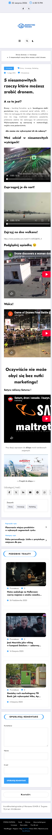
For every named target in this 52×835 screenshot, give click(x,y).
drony (22, 68)
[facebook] (9, 492)
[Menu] (19, 41)
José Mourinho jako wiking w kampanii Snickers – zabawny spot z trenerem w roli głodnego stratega (23, 644)
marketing (35, 68)
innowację (28, 68)
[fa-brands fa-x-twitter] (29, 9)
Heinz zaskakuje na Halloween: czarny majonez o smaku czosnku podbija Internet (23, 593)
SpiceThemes (26, 831)
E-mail (6, 765)
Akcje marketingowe (39, 822)
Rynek (20, 822)
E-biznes (27, 822)
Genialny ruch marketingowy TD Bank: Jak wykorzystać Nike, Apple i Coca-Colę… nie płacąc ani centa (24, 695)
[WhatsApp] (44, 492)
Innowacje (9, 68)
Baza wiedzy (23, 825)
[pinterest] (37, 492)
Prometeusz (14, 588)
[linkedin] (23, 492)
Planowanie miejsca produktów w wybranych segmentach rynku (20, 529)
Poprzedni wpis (11, 524)
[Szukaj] (27, 41)
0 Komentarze (25, 73)
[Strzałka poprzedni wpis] (46, 527)
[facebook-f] (23, 9)
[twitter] (16, 492)
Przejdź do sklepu (26, 481)
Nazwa (6, 750)
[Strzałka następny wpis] (46, 540)
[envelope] (30, 492)
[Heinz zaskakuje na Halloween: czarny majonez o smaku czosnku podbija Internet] (26, 574)
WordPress (26, 829)
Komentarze (8, 726)
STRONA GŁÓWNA (9, 822)
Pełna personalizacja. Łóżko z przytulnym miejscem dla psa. (24, 541)
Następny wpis (10, 535)
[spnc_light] (32, 41)
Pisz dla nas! (34, 825)
